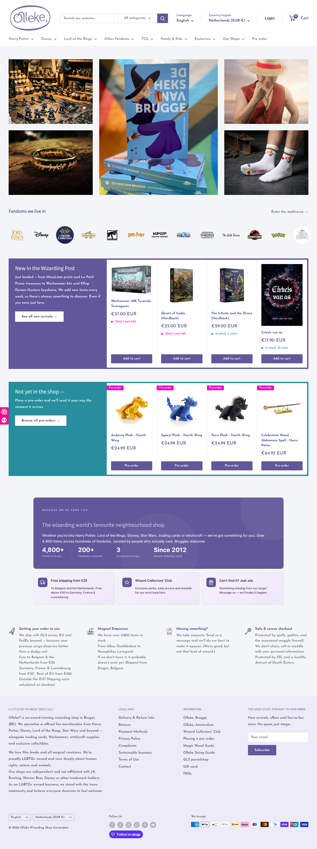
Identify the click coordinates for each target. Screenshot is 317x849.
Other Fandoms (116, 39)
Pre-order (132, 465)
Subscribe (262, 750)
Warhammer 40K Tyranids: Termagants (131, 304)
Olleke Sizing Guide (199, 752)
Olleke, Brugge (195, 718)
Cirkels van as (271, 332)
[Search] (162, 18)
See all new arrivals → (39, 316)
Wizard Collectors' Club (202, 732)
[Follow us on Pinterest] (145, 825)
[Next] (308, 230)
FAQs (187, 773)
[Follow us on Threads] (129, 825)
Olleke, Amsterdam (198, 725)
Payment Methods (133, 732)
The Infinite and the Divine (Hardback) (231, 316)
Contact (125, 766)
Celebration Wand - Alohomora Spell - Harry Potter (279, 440)
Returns (125, 725)
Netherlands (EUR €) (49, 817)
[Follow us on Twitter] (120, 825)
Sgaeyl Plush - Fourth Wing (181, 435)
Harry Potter (19, 39)
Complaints (128, 746)
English (16, 817)
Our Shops (231, 39)
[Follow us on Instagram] (137, 825)
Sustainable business (135, 752)
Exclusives (203, 39)
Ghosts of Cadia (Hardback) (173, 316)
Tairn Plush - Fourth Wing (230, 435)
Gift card (190, 766)
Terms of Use (129, 759)
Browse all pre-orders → (41, 420)
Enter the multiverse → (290, 212)
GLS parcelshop (196, 759)
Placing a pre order (198, 738)
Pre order (259, 39)
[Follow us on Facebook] (112, 825)
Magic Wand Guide (198, 746)
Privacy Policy (129, 738)
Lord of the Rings (78, 39)
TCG (144, 39)
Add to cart (131, 358)
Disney (46, 39)
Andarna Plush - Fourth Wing (128, 438)
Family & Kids (171, 39)
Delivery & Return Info (136, 718)
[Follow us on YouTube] (153, 825)
